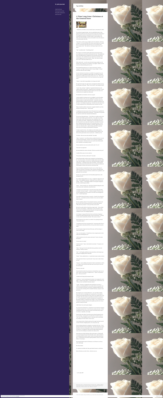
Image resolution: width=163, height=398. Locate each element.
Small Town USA (93, 384)
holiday (77, 386)
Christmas (82, 385)
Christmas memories (88, 385)
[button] (81, 24)
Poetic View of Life (58, 14)
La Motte (82, 386)
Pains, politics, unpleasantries (60, 12)
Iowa (79, 386)
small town (85, 386)
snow (89, 386)
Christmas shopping (95, 385)
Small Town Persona (58, 9)
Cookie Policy (17, 396)
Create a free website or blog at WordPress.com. (84, 394)
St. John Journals (60, 4)
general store (100, 385)
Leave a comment (94, 386)
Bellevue (99, 384)
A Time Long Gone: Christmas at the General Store (89, 17)
